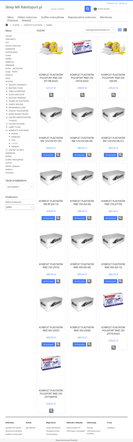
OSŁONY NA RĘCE (16, 150)
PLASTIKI (9, 81)
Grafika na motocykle (13, 434)
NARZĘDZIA (10, 153)
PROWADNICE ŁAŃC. (17, 107)
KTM (13, 140)
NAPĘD (8, 58)
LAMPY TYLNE (15, 127)
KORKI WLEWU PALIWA (18, 114)
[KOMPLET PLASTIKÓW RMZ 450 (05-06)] (82, 244)
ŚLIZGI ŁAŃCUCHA (16, 94)
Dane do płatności (73, 428)
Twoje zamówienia (53, 428)
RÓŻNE (8, 156)
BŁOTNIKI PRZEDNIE (17, 98)
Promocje (9, 172)
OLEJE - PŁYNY (11, 71)
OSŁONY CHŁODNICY (18, 84)
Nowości (9, 169)
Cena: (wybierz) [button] (13, 187)
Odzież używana (12, 166)
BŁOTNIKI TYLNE (16, 88)
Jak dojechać (30, 428)
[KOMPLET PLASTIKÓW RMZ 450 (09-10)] (113, 244)
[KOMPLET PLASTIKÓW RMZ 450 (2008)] (82, 307)
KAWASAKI (15, 137)
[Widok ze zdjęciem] (120, 29)
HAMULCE (9, 62)
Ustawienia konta (52, 431)
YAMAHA (15, 146)
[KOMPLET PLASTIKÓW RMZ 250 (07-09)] (113, 180)
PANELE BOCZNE (16, 104)
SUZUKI (14, 143)
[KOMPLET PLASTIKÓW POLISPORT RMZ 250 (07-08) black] (50, 54)
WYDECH (9, 75)
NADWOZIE (10, 49)
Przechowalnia (51, 434)
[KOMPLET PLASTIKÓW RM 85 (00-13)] (50, 180)
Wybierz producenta (13, 202)
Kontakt (90, 428)
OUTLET (8, 163)
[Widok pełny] (125, 29)
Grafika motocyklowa (14, 159)
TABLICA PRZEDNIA (17, 91)
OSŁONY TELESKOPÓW (18, 111)
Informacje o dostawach (75, 431)
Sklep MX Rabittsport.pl (23, 7)
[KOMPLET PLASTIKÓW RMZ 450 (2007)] (50, 307)
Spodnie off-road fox (13, 428)
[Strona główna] (7, 25)
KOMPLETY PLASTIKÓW (19, 130)
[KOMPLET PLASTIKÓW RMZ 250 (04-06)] (82, 180)
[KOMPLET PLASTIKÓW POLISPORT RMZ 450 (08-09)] (113, 54)
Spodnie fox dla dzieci (13, 431)
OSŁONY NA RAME (17, 124)
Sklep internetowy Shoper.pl (66, 440)
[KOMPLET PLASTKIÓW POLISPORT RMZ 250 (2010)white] (50, 370)
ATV (7, 42)
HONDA (14, 133)
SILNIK (8, 55)
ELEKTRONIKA (11, 52)
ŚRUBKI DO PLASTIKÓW (19, 101)
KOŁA (7, 78)
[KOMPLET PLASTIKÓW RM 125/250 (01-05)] (50, 117)
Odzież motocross (13, 45)
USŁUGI (8, 36)
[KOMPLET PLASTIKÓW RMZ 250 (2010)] (50, 244)
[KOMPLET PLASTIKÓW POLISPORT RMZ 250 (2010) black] (82, 54)
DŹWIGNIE (9, 65)
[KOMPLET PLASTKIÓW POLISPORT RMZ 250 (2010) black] (113, 307)
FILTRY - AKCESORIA (14, 68)
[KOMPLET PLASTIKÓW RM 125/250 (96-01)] (113, 117)
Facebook (111, 428)
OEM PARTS (10, 39)
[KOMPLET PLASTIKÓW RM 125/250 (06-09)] (82, 117)
